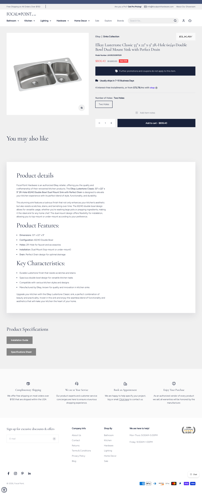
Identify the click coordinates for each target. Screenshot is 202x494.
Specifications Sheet (21, 352)
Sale (97, 20)
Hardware (61, 20)
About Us (76, 435)
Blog (74, 461)
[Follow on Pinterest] (22, 473)
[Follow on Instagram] (15, 473)
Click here (124, 399)
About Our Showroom (185, 6)
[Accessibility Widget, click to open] (4, 490)
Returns (75, 445)
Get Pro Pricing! (134, 6)
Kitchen (28, 20)
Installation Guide (19, 340)
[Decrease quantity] (99, 123)
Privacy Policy (78, 456)
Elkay (97, 36)
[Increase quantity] (111, 123)
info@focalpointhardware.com (160, 6)
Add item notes (147, 112)
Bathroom (11, 20)
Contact (76, 440)
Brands (120, 20)
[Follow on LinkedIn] (29, 473)
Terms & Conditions (81, 450)
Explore (108, 20)
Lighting (44, 20)
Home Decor (80, 20)
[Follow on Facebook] (8, 473)
